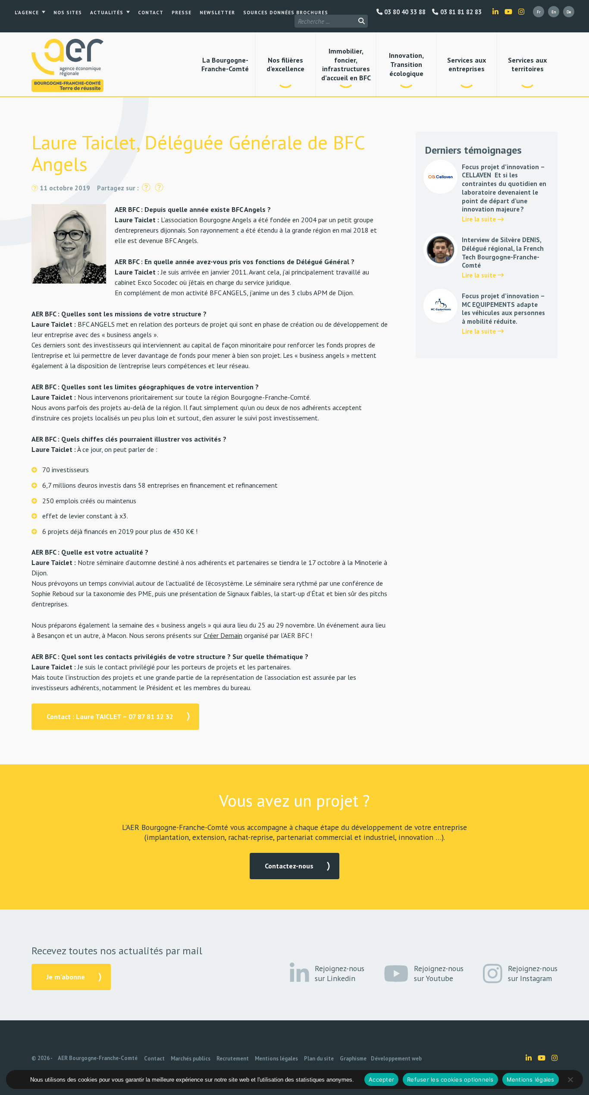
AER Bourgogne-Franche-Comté (98, 1058)
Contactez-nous (289, 865)
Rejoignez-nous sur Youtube (439, 973)
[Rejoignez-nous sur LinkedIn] (495, 11)
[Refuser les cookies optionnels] (570, 1079)
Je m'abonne (66, 976)
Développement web (396, 1058)
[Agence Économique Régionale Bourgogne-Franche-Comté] (67, 65)
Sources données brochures (285, 12)
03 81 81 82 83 (460, 12)
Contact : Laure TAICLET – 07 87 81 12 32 (110, 716)
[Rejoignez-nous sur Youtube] (508, 11)
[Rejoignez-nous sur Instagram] (521, 11)
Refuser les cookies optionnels (450, 1079)
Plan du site (319, 1058)
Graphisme (353, 1058)
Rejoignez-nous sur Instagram (533, 973)
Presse (181, 12)
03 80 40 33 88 (404, 12)
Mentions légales (276, 1058)
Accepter (381, 1079)
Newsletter (217, 12)
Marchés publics (190, 1058)
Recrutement (232, 1058)
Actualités (106, 12)
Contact (150, 12)
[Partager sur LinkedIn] (159, 188)
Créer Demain (223, 635)
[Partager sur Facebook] (146, 188)
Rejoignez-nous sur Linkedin (339, 973)
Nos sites (67, 12)
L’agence (27, 12)
